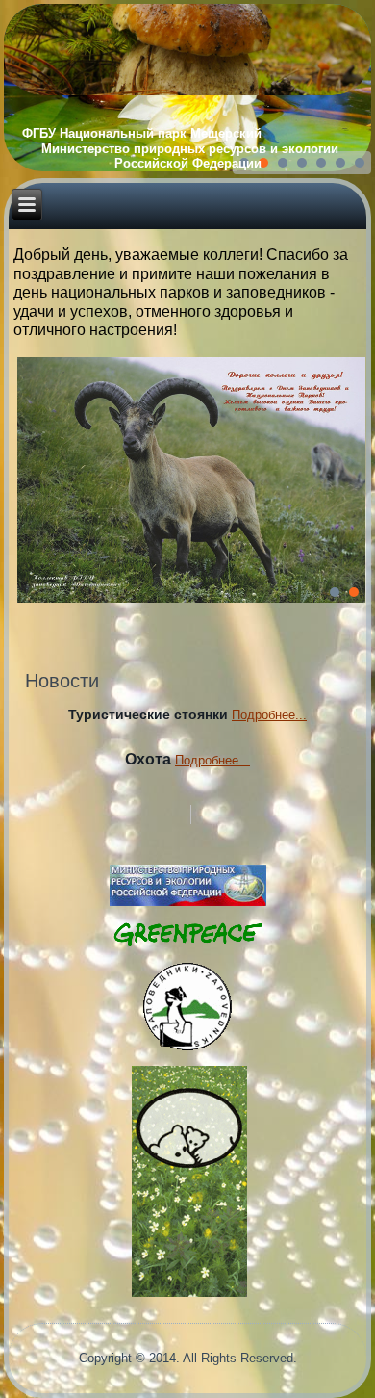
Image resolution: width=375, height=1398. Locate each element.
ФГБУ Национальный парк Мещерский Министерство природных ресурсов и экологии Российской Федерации (188, 148)
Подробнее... (269, 715)
